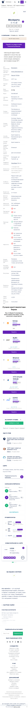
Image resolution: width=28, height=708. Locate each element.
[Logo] (14, 13)
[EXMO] (8, 400)
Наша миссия (14, 667)
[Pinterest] (12, 642)
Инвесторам (14, 670)
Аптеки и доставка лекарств (10, 613)
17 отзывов (15, 383)
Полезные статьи (14, 656)
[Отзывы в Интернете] (3, 1)
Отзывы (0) (14, 35)
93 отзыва (15, 362)
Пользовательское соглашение (11, 696)
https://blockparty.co (17, 71)
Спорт (5, 623)
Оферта (23, 696)
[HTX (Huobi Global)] (8, 380)
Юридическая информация (14, 691)
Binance (16, 358)
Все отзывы (14, 659)
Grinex (15, 321)
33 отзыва (15, 325)
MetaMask (14, 163)
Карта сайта (14, 698)
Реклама (14, 683)
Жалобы (21, 35)
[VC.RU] (20, 642)
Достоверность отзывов (14, 672)
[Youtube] (18, 642)
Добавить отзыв (22, 2)
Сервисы (14, 669)
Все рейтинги (14, 512)
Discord (13, 75)
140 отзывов (15, 342)
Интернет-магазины (7, 615)
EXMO (15, 398)
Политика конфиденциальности (14, 693)
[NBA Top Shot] (6, 530)
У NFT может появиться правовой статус (14, 449)
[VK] (10, 642)
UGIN (12, 548)
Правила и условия (14, 695)
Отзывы (12, 550)
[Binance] (8, 360)
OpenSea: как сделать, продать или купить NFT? (14, 457)
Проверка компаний (14, 653)
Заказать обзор (14, 681)
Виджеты (14, 684)
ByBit (15, 338)
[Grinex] (7, 323)
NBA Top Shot (9, 530)
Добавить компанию (14, 680)
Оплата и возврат (14, 688)
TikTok (17, 75)
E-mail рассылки (14, 655)
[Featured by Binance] (6, 523)
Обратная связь (14, 674)
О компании (5, 35)
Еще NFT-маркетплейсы (14, 38)
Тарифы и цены (14, 686)
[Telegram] (7, 642)
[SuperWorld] (6, 536)
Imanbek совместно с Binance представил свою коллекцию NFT (15, 440)
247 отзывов (15, 402)
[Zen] (15, 642)
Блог (14, 658)
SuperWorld (11, 535)
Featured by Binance (10, 523)
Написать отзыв (14, 648)
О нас (14, 665)
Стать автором (14, 651)
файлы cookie (17, 706)
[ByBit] (8, 340)
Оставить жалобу (14, 650)
